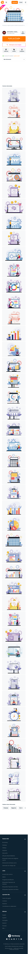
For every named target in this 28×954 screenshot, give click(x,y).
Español (4, 918)
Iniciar (20, 2)
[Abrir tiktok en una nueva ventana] (15, 940)
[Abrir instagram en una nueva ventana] (8, 940)
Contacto (4, 902)
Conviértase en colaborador (9, 907)
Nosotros (4, 904)
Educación (5, 852)
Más (3, 929)
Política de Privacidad (18, 949)
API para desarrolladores (8, 855)
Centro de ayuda (6, 899)
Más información (7, 58)
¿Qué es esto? (17, 56)
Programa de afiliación (8, 879)
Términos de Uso (8, 949)
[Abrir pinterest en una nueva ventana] (13, 940)
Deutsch (4, 924)
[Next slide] (22, 807)
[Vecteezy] (2, 2)
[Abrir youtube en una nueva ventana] (20, 940)
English (4, 916)
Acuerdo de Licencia (7, 873)
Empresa (4, 849)
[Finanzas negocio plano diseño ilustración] (13, 94)
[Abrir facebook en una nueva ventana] (6, 940)
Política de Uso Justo (13, 950)
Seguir (23, 33)
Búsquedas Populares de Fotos (10, 886)
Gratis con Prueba (14, 38)
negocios (13, 807)
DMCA (3, 876)
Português (5, 921)
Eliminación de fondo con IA (9, 862)
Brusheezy (5, 841)
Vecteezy (4, 844)
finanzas (6, 807)
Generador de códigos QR (8, 865)
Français (4, 926)
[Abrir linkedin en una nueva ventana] (11, 940)
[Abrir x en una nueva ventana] (18, 940)
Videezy (4, 847)
